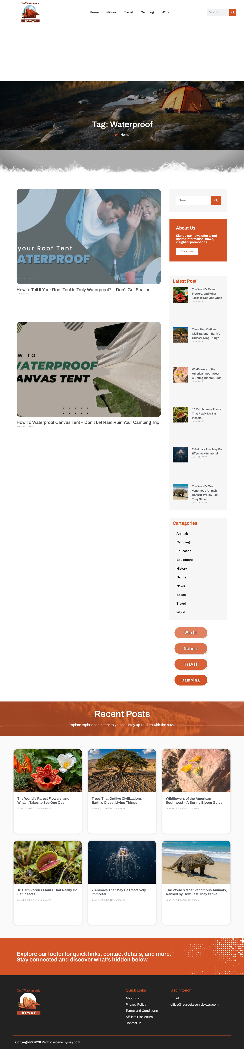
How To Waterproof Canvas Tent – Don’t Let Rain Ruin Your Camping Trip (88, 422)
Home (94, 12)
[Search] (232, 12)
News (181, 586)
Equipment (185, 560)
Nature (111, 12)
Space (181, 595)
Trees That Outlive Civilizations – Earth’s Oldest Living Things (206, 334)
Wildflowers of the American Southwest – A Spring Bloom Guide (206, 373)
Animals (183, 533)
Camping (147, 12)
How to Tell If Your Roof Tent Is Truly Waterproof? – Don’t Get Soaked (84, 289)
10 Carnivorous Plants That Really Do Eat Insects (206, 413)
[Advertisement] (122, 52)
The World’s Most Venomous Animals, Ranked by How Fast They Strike (196, 892)
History (182, 568)
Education (184, 551)
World (166, 12)
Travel (128, 12)
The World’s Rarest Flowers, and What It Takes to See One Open (207, 293)
